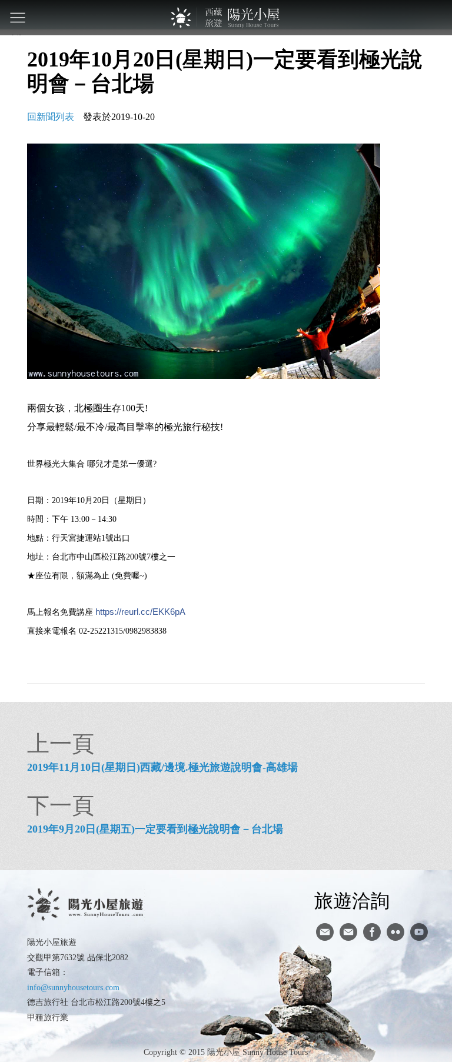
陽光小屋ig (348, 932)
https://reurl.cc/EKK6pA (140, 612)
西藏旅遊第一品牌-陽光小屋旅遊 (226, 17)
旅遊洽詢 (352, 900)
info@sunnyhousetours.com (73, 987)
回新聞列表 (50, 117)
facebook (372, 932)
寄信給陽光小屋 (324, 932)
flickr (395, 932)
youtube (419, 932)
